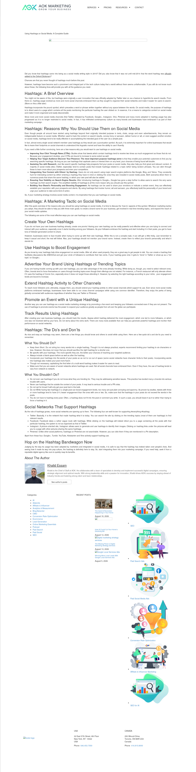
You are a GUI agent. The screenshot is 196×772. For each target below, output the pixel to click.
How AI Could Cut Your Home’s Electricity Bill (106, 530)
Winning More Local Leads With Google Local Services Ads (106, 556)
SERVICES (91, 7)
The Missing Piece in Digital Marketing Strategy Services (105, 545)
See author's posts (59, 482)
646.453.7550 (86, 745)
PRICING (107, 7)
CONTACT (139, 7)
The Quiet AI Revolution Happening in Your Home (104, 512)
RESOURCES (121, 7)
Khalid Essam (57, 465)
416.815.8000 (137, 745)
